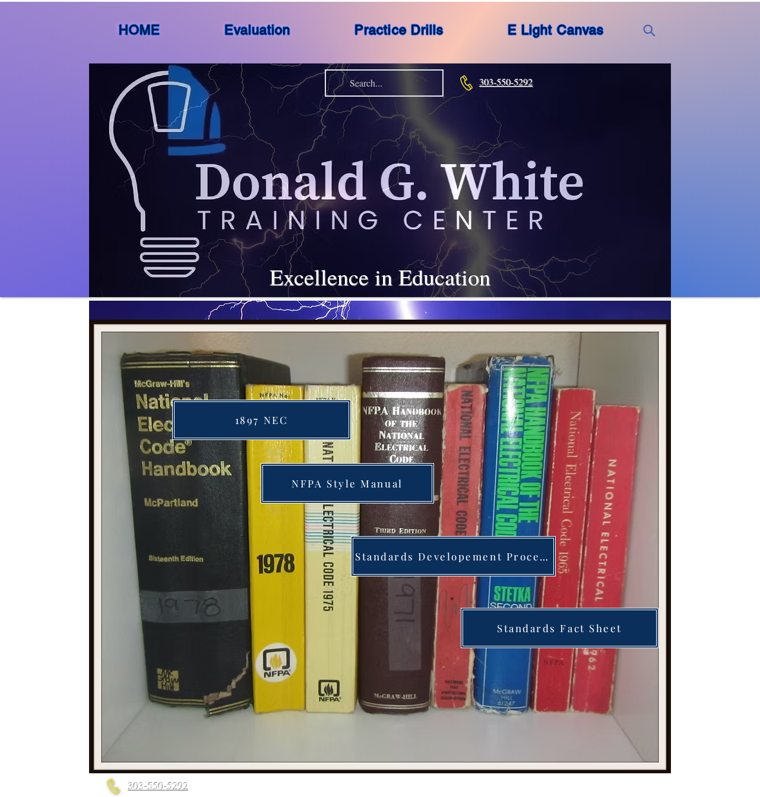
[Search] (649, 30)
